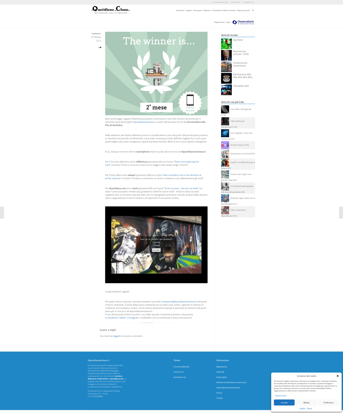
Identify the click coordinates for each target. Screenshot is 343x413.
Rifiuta (306, 402)
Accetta (284, 402)
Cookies (302, 408)
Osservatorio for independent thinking (105, 391)
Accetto (156, 250)
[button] (337, 376)
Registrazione (220, 22)
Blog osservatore (243, 10)
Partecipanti (197, 10)
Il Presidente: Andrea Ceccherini (224, 10)
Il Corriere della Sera (220, 2)
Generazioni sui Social (240, 153)
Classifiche (180, 10)
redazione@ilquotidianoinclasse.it (179, 301)
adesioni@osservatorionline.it (228, 387)
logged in (117, 336)
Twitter (122, 317)
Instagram (133, 317)
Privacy (309, 408)
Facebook (113, 317)
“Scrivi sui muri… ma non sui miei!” (181, 188)
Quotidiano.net (248, 2)
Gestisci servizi (280, 395)
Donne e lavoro (237, 145)
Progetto (188, 10)
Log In (228, 22)
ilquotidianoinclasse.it (145, 121)
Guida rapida (221, 377)
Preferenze (328, 402)
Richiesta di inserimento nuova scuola (231, 382)
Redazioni (207, 10)
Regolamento (221, 366)
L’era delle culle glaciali (240, 109)
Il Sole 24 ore (236, 2)
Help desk (220, 372)
